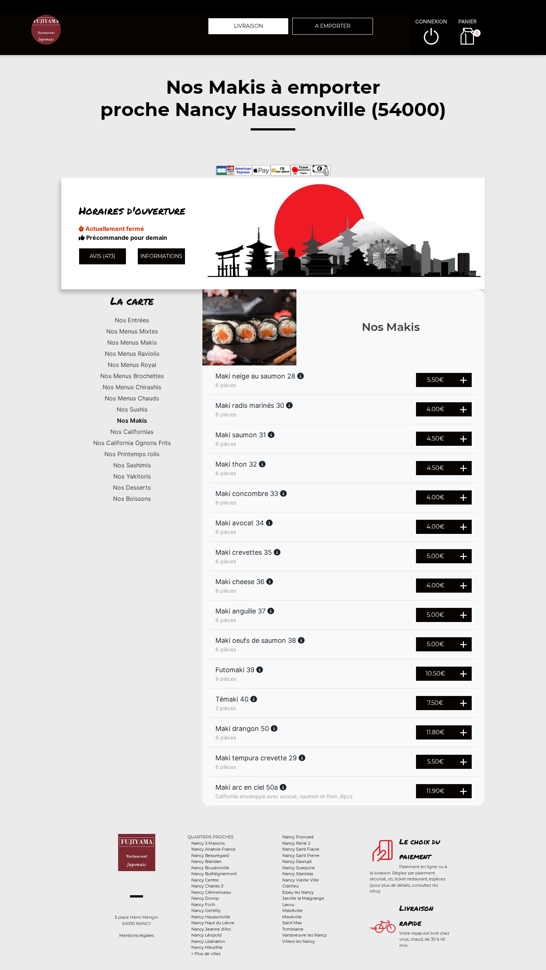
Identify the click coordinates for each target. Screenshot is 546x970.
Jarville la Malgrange (303, 898)
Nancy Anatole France (213, 849)
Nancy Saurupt (297, 861)
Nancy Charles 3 (207, 886)
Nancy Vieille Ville (300, 880)
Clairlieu (290, 886)
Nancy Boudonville (210, 867)
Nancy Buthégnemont (214, 873)
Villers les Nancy (298, 941)
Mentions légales (136, 935)
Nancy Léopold (206, 935)
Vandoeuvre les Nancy (304, 935)
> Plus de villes (206, 953)
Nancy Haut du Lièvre (212, 922)
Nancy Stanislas (297, 873)
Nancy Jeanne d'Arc (211, 929)
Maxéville (292, 916)
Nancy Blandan (206, 861)
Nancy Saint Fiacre (300, 849)
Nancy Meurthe (206, 947)
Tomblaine (292, 929)
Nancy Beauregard (210, 855)
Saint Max (292, 922)
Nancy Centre (205, 880)
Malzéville (292, 910)
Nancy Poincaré (298, 837)
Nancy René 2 (296, 843)
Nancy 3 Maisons (208, 843)
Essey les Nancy (298, 892)
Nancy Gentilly (206, 910)
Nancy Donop (205, 898)
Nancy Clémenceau (211, 892)
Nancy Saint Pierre (300, 855)
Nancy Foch (203, 904)
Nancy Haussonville (210, 916)
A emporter (332, 26)
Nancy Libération (208, 941)
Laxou (288, 904)
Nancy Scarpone (298, 867)
